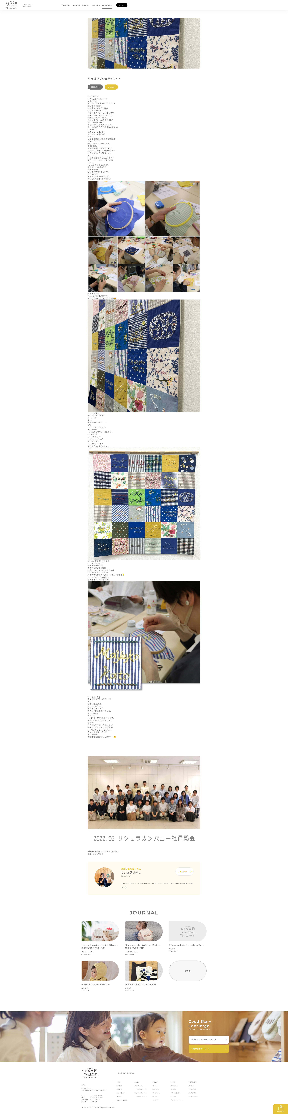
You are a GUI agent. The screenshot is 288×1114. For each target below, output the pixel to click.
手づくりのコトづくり (140, 1096)
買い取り (122, 5)
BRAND (76, 5)
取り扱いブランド (194, 1096)
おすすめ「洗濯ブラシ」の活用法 (140, 984)
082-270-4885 (96, 1096)
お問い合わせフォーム (200, 1048)
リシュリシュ (156, 1093)
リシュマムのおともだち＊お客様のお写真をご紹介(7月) (143, 947)
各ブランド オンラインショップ (203, 1039)
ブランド (172, 949)
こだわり (111, 87)
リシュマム (156, 1089)
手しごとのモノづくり (141, 1093)
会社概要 (173, 1089)
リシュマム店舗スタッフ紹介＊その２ (186, 945)
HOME (118, 1082)
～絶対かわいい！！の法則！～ (95, 984)
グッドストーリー (87, 952)
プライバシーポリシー (177, 1100)
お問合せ (119, 1096)
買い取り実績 (192, 1093)
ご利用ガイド (192, 1089)
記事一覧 (183, 871)
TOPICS (96, 5)
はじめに (191, 1086)
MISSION (66, 5)
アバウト (173, 1082)
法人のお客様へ (175, 1093)
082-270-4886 (96, 1097)
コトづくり (85, 988)
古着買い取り (192, 1082)
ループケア (156, 1100)
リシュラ (155, 1086)
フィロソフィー (175, 1086)
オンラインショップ (122, 1100)
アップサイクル (139, 1086)
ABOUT (86, 5)
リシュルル (156, 1096)
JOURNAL (107, 5)
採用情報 (173, 1096)
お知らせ (119, 1089)
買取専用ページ (141, 1089)
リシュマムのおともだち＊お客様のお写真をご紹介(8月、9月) (99, 947)
